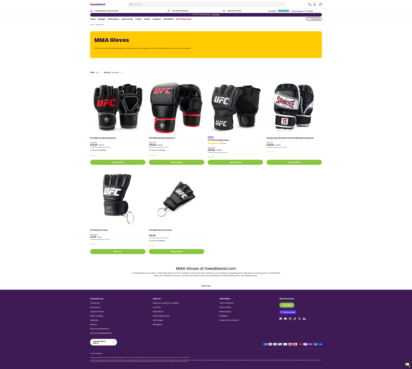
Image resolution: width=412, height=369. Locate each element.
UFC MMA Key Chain (99, 230)
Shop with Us (158, 311)
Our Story (157, 307)
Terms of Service (226, 303)
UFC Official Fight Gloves (218, 140)
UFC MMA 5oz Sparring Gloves (103, 138)
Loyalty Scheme (97, 311)
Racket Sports (113, 19)
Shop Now (215, 15)
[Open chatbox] (407, 364)
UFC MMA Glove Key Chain (160, 230)
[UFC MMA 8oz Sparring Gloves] (176, 107)
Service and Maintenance (101, 333)
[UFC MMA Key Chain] (117, 199)
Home (92, 24)
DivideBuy (224, 316)
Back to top (206, 286)
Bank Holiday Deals (183, 19)
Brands (147, 19)
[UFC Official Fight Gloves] (235, 107)
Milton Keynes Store (161, 316)
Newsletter (157, 324)
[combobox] (206, 4)
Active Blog (286, 305)
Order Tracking (96, 316)
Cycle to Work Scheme (229, 320)
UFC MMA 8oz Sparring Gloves (162, 138)
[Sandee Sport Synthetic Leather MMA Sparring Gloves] (294, 107)
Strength (101, 19)
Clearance (157, 19)
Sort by (107, 72)
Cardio (93, 19)
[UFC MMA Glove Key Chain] (176, 199)
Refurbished (168, 19)
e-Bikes (138, 19)
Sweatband (98, 353)
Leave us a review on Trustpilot (166, 303)
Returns (93, 324)
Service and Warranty (99, 329)
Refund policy (225, 311)
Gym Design (158, 320)
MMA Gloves (100, 24)
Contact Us (95, 303)
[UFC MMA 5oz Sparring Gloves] (117, 107)
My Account (95, 307)
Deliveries (94, 320)
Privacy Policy (225, 307)
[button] (320, 4)
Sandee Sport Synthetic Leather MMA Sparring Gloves (290, 138)
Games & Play (127, 19)
